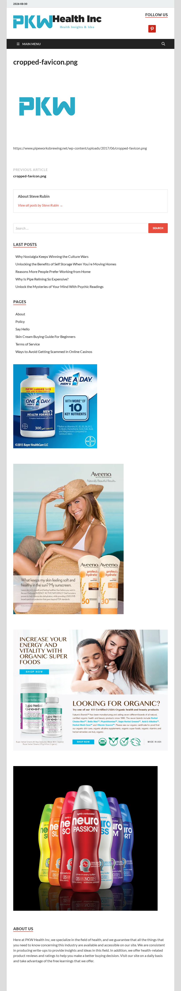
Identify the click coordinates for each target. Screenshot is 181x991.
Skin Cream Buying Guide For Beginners (45, 336)
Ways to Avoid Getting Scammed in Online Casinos (53, 351)
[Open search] (163, 44)
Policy (20, 321)
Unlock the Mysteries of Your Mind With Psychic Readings (59, 286)
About (20, 314)
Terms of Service (27, 344)
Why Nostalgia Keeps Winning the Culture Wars (52, 256)
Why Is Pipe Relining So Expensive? (41, 279)
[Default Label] (152, 28)
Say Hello (22, 329)
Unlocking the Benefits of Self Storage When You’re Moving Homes (65, 264)
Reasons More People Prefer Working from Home (52, 271)
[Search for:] (90, 228)
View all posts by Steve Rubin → (40, 205)
